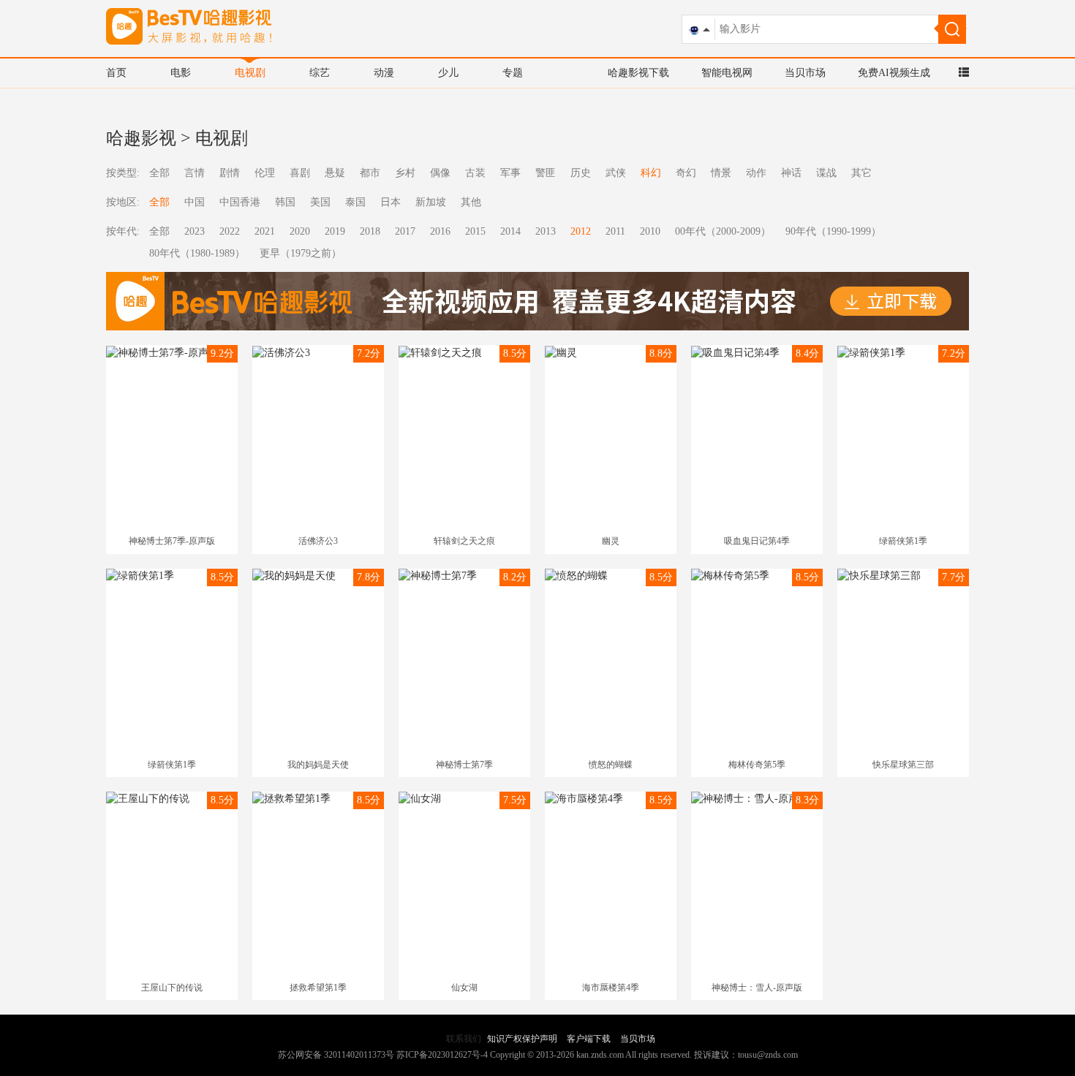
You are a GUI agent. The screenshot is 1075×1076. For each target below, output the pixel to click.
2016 (440, 231)
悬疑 (335, 172)
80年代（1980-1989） (197, 253)
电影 (180, 72)
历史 (580, 172)
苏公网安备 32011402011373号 (336, 1055)
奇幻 (686, 172)
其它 (861, 172)
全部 (159, 172)
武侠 (616, 172)
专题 (512, 72)
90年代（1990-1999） (833, 231)
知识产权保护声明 (522, 1039)
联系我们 (463, 1039)
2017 (405, 231)
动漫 (384, 72)
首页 (116, 72)
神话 (791, 172)
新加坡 (430, 202)
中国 (194, 202)
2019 (335, 231)
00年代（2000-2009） (723, 231)
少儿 (448, 72)
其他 (471, 202)
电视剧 (250, 72)
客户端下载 (589, 1039)
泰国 (355, 202)
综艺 (319, 72)
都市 (370, 172)
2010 (650, 231)
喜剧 (300, 172)
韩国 (285, 202)
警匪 (545, 172)
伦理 (264, 172)
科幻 (651, 172)
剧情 (229, 172)
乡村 (405, 172)
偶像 (440, 172)
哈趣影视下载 (638, 72)
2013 (545, 231)
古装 (475, 172)
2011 (615, 231)
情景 (721, 172)
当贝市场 (805, 72)
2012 (580, 231)
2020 (300, 231)
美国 (320, 202)
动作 (756, 172)
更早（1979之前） (301, 253)
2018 (370, 231)
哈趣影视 (141, 138)
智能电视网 (726, 72)
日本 (390, 202)
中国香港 (239, 202)
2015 (475, 231)
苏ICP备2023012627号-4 (442, 1055)
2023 (194, 231)
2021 (264, 231)
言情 (194, 172)
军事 (510, 172)
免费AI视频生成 (894, 72)
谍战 (826, 172)
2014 (510, 231)
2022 (229, 231)
